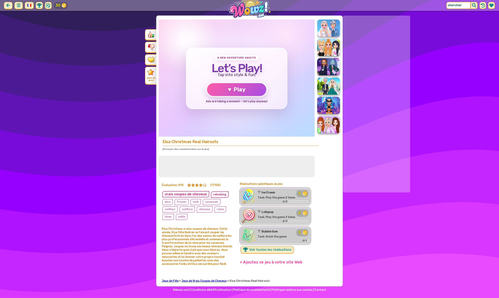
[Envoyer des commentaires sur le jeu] (186, 149)
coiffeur (170, 209)
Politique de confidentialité (251, 290)
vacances (211, 202)
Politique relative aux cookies (292, 290)
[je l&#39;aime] (151, 34)
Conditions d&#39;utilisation (211, 290)
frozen (181, 202)
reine (220, 209)
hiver (168, 216)
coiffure (187, 209)
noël (196, 202)
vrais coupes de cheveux (186, 194)
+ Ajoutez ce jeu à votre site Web (271, 262)
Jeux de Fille (170, 281)
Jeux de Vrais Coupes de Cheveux (204, 281)
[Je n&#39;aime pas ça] (151, 47)
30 (58, 5)
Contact (320, 290)
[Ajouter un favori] (151, 59)
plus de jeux (151, 79)
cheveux (204, 209)
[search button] (474, 5)
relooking (219, 194)
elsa (167, 202)
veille (181, 216)
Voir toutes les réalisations (270, 250)
